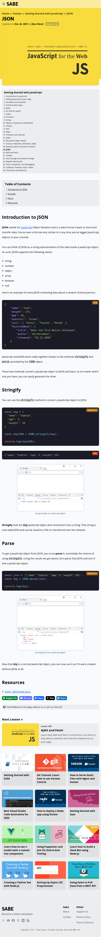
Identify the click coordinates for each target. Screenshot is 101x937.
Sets (7, 129)
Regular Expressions (14, 161)
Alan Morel (37, 23)
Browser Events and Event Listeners (20, 146)
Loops (8, 114)
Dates (8, 138)
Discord (27, 698)
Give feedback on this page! (34, 707)
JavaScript (26, 227)
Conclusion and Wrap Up (16, 170)
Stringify (12, 194)
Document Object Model (16, 141)
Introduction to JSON (17, 189)
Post (52, 698)
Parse (10, 198)
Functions (10, 117)
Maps (8, 132)
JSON (70, 13)
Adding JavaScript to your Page (18, 99)
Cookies (9, 155)
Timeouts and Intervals (15, 135)
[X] (18, 920)
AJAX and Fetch (12, 152)
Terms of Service (85, 922)
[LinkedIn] (23, 920)
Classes (17, 13)
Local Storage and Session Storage (20, 158)
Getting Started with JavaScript (44, 13)
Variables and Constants (16, 102)
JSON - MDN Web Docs (18, 691)
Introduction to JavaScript (16, 96)
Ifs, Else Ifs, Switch (13, 111)
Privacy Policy (83, 917)
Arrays (8, 120)
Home (5, 13)
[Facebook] (13, 920)
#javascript (52, 23)
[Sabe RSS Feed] (28, 920)
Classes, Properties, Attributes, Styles (21, 143)
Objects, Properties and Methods (19, 123)
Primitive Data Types (14, 105)
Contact (67, 917)
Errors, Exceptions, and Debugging (20, 164)
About (66, 911)
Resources (13, 202)
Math (8, 108)
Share (40, 698)
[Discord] (8, 920)
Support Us (11, 698)
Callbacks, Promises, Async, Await (19, 167)
